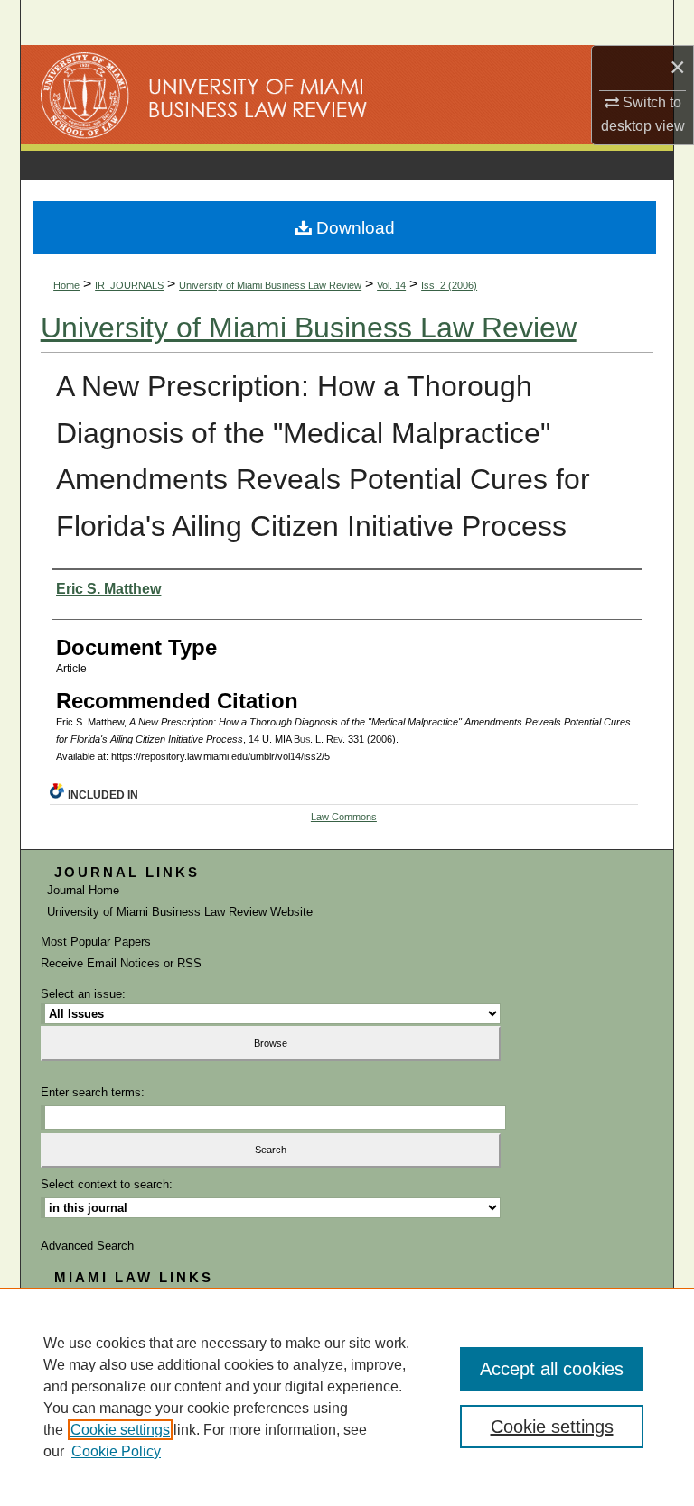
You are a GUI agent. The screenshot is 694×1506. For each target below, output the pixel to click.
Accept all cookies (552, 1369)
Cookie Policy (116, 1451)
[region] (347, 1397)
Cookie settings (120, 1429)
